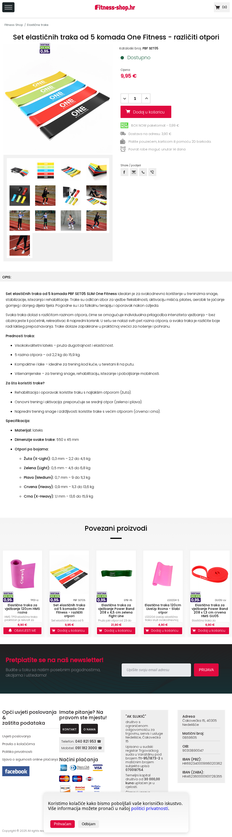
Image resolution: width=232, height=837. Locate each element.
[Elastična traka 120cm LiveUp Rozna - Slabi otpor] (163, 574)
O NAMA (89, 729)
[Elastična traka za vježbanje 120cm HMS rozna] (22, 574)
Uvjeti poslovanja (16, 736)
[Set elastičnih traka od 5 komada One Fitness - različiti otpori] (69, 574)
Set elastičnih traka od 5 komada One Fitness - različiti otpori (69, 610)
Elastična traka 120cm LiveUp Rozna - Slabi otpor (163, 608)
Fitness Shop (14, 25)
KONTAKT (70, 729)
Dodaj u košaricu (150, 112)
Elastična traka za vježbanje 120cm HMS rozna (22, 608)
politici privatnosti (149, 808)
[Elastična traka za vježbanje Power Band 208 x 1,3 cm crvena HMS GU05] (210, 574)
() (224, 7)
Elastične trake (37, 25)
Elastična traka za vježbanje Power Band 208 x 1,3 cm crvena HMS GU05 (210, 610)
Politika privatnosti (17, 751)
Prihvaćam (62, 824)
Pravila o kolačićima (18, 743)
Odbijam (88, 824)
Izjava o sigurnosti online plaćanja (30, 759)
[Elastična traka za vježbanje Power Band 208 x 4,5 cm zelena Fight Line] (116, 574)
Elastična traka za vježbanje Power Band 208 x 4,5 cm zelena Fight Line (116, 610)
